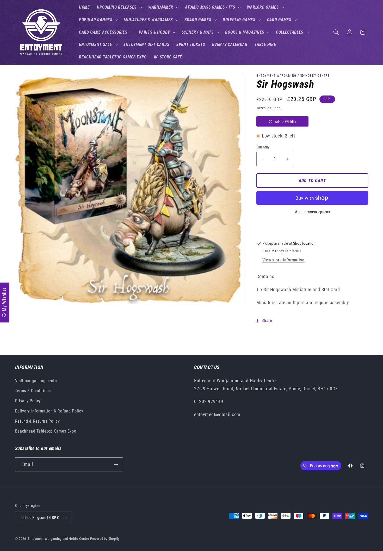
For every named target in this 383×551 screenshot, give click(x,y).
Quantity (263, 147)
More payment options (312, 212)
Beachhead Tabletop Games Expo (45, 431)
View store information (283, 260)
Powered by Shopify (105, 539)
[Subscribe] (116, 465)
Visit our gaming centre (37, 380)
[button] (119, 7)
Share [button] (267, 320)
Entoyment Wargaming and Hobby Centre (58, 539)
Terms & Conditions (33, 390)
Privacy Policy (28, 400)
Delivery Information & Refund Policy (49, 411)
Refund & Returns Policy (37, 421)
